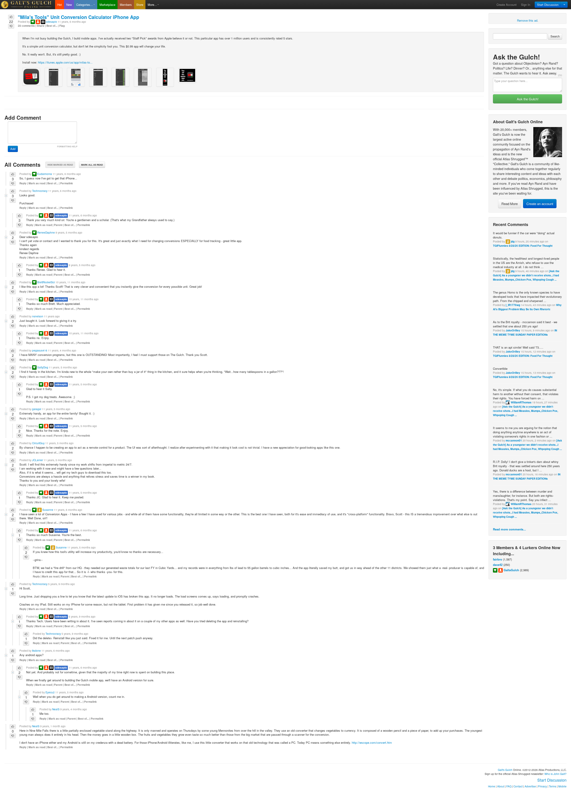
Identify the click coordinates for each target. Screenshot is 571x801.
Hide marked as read (60, 164)
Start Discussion (548, 4)
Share (40, 26)
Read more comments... (509, 529)
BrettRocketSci (46, 282)
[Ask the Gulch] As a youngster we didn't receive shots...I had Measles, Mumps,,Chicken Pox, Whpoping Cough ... (526, 275)
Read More (509, 203)
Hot (59, 4)
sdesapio (51, 21)
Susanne (47, 509)
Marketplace (107, 4)
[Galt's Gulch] (27, 4)
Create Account (507, 4)
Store (139, 4)
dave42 (498, 565)
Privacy (542, 786)
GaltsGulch (511, 570)
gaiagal (36, 409)
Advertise (530, 786)
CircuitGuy (38, 443)
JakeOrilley (513, 330)
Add (12, 149)
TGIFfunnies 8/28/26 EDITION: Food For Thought (522, 246)
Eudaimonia (44, 174)
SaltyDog (42, 367)
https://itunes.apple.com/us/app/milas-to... (65, 62)
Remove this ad (527, 20)
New (69, 4)
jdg (513, 241)
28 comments (26, 26)
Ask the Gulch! (527, 99)
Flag (62, 26)
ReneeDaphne (46, 232)
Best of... (51, 26)
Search (555, 36)
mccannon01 (514, 440)
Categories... (84, 4)
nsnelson (37, 316)
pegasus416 (39, 350)
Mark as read (37, 183)
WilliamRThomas (521, 402)
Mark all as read (92, 164)
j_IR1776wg (513, 305)
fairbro (497, 559)
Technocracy (40, 191)
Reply (23, 183)
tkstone (36, 650)
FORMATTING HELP (67, 146)
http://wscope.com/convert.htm (372, 742)
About (500, 786)
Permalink (66, 183)
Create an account (539, 203)
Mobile (562, 786)
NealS (56, 709)
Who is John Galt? (555, 774)
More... (152, 4)
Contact (518, 786)
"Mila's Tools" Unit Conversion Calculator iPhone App (78, 17)
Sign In (525, 4)
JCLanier (37, 460)
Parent (58, 225)
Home (491, 786)
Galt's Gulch (505, 770)
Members (126, 4)
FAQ (508, 786)
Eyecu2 (50, 692)
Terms (552, 786)
